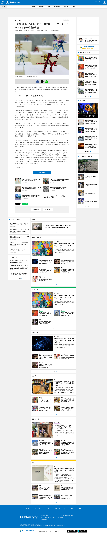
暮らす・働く (57, 6)
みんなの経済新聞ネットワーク (27, 531)
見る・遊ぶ (41, 6)
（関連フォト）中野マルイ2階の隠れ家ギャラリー (31, 96)
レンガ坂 (32, 30)
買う (49, 6)
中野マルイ (27, 30)
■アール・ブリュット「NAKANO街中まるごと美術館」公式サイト (55, 196)
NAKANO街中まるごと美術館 (21, 31)
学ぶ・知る (66, 6)
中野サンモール (47, 30)
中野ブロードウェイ (19, 30)
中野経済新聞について (47, 515)
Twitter (99, 2)
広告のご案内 (45, 519)
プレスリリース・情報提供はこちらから (66, 515)
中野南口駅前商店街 (55, 30)
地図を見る (42, 172)
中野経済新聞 (13, 2)
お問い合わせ (60, 517)
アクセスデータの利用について (49, 517)
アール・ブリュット (39, 30)
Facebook (96, 2)
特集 (74, 6)
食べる (33, 6)
